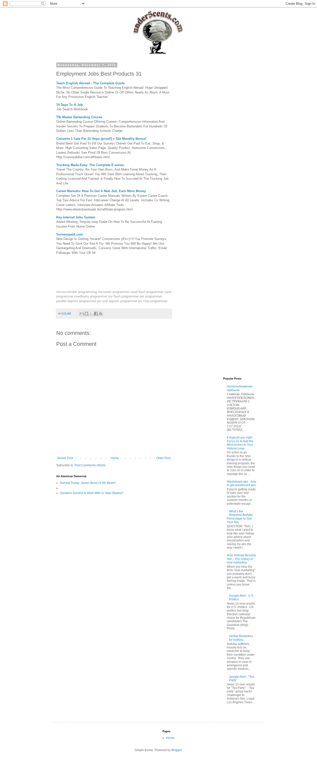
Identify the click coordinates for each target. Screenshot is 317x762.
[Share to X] (91, 313)
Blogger (176, 750)
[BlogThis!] (86, 313)
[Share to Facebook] (95, 313)
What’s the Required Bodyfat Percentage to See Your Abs (240, 517)
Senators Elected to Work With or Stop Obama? (91, 493)
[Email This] (81, 313)
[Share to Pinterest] (100, 313)
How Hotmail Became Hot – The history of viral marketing (241, 559)
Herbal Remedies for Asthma (241, 637)
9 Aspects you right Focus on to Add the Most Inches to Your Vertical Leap (240, 443)
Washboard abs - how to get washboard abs (241, 483)
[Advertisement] (219, 137)
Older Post (163, 458)
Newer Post (65, 458)
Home (115, 458)
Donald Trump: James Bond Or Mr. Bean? (88, 483)
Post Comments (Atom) (90, 465)
